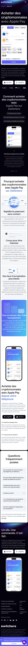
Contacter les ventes (23, 612)
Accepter (14, 643)
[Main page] (6, 2)
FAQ (21, 605)
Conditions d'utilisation (6, 609)
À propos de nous (23, 602)
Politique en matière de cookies (8, 603)
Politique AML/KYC (5, 606)
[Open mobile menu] (25, 2)
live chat (3, 518)
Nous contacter (22, 608)
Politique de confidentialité (7, 601)
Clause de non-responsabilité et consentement (9, 612)
